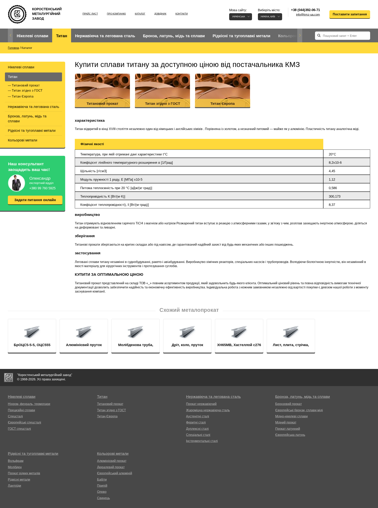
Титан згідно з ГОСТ (27, 90)
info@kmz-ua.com (308, 14)
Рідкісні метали (19, 479)
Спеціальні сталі (198, 434)
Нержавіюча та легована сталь (105, 36)
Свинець (103, 498)
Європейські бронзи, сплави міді (299, 410)
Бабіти (102, 479)
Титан (61, 36)
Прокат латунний (287, 428)
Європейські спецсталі (24, 422)
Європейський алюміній (114, 473)
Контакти (181, 13)
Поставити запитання (350, 14)
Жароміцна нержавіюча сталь (208, 410)
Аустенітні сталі (197, 416)
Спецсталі (15, 416)
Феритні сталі (196, 422)
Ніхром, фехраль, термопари (29, 404)
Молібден (15, 467)
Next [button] (299, 35)
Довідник (160, 13)
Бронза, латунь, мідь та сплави (174, 36)
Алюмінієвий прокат (111, 460)
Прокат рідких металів (24, 473)
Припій (102, 485)
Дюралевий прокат (111, 467)
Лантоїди (14, 485)
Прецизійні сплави (21, 410)
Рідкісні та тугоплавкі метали (241, 36)
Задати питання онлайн (35, 200)
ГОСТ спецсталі (19, 428)
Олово (102, 491)
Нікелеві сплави (32, 36)
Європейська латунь (290, 434)
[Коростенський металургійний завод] (8, 377)
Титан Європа (22, 96)
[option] (32, 36)
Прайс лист (90, 13)
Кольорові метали (296, 36)
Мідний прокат (285, 422)
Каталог (140, 13)
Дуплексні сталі (197, 428)
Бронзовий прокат (288, 404)
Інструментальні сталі (202, 441)
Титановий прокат (26, 85)
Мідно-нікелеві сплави (291, 416)
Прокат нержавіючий (201, 404)
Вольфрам (15, 460)
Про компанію (116, 13)
